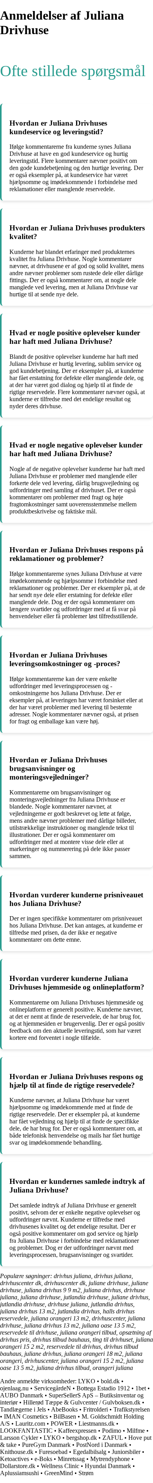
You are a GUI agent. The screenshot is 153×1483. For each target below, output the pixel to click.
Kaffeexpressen (77, 1430)
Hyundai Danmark (108, 1466)
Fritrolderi (95, 1409)
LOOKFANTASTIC (26, 1430)
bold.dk (110, 1381)
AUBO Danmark (21, 1395)
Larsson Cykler (19, 1437)
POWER (62, 1423)
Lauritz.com (30, 1423)
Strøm (85, 1473)
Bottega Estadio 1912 (103, 1388)
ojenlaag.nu (14, 1388)
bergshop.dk (81, 1437)
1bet (140, 1388)
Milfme (136, 1430)
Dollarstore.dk (17, 1466)
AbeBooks (64, 1409)
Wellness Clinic (60, 1466)
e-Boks (43, 1459)
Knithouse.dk (17, 1451)
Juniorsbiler (126, 1451)
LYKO (86, 1381)
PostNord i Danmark (102, 1444)
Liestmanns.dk (96, 1423)
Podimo (111, 1430)
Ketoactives (14, 1459)
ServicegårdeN (52, 1388)
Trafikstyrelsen (131, 1409)
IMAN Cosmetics (26, 1416)
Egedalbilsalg (89, 1451)
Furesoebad (53, 1451)
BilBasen (64, 1416)
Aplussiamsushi (19, 1473)
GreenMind (58, 1473)
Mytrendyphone (110, 1459)
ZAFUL (112, 1437)
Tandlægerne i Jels (23, 1409)
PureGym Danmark (46, 1444)
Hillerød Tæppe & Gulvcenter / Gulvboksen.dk (81, 1402)
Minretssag (71, 1459)
